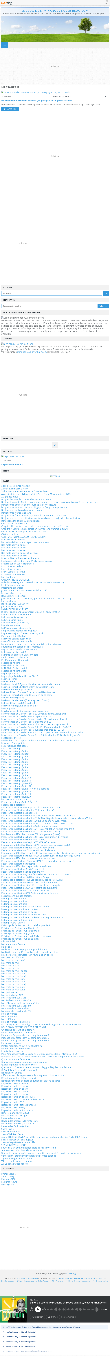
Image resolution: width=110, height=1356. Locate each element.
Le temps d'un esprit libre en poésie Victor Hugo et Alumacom (32, 917)
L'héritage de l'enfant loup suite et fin (20, 938)
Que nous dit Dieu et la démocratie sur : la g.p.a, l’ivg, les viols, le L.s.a (36, 1067)
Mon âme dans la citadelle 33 (16, 1011)
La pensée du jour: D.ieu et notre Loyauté (22, 633)
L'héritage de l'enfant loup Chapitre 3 (19, 928)
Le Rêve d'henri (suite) (12, 697)
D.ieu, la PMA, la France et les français (20, 558)
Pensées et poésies (11, 1043)
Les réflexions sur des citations (16, 895)
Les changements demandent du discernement (25, 711)
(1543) (7, 1176)
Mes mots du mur (10, 962)
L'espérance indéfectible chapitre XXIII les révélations (27, 847)
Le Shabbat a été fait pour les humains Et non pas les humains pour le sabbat (40, 740)
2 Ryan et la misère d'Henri (14, 488)
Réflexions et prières (11, 1072)
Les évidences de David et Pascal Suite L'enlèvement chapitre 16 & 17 (36, 727)
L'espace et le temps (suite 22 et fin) (19, 802)
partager (54, 1317)
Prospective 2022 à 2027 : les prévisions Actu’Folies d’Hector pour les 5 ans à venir (42, 1056)
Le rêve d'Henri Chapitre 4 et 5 (16, 689)
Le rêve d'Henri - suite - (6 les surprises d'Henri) (25, 700)
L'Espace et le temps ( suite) (15, 753)
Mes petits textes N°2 (12, 995)
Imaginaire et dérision (12, 587)
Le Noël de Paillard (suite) (14, 670)
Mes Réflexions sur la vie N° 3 (16, 1000)
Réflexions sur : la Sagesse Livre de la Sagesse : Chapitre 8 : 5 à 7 (33, 1075)
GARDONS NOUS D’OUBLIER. (15, 579)
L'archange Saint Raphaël (14, 636)
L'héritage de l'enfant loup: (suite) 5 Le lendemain (26, 936)
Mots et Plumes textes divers (15, 1021)
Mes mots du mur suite (13, 986)
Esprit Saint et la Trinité (13, 571)
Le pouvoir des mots (12, 464)
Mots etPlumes (8, 1019)
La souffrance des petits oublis (16, 641)
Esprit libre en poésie (12, 566)
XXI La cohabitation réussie (14, 1163)
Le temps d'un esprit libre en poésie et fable (23, 914)
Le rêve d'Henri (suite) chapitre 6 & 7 (19, 705)
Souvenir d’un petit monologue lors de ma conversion (28, 1147)
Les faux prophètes (11, 737)
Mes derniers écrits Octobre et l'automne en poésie (27, 954)
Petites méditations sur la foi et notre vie (21, 1045)
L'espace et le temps (11, 748)
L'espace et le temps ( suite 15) (16, 783)
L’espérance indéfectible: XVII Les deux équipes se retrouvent (32, 879)
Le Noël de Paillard (10, 662)
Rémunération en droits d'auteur (36, 1281)
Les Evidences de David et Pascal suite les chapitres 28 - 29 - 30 (32, 729)
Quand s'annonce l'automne (15, 1059)
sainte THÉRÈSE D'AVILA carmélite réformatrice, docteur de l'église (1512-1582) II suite (44, 1137)
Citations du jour (9, 534)
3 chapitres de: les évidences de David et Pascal (25, 491)
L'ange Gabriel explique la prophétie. (19, 630)
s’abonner (39, 1317)
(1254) (9, 1181)
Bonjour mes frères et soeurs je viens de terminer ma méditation (34, 515)
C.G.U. (19, 1281)
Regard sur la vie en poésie (14, 1086)
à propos (70, 1317)
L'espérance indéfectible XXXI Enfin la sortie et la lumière (29, 893)
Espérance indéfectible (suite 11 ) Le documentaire (26, 561)
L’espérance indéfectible (13, 804)
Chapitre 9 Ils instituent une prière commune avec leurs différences (35, 526)
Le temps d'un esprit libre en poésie (19, 909)
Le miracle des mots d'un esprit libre (19, 654)
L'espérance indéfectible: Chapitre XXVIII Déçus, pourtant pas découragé (37, 861)
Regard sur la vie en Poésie (14, 1083)
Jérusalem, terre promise (14, 595)
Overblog (71, 1273)
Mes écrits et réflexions (13, 957)
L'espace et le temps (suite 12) (16, 778)
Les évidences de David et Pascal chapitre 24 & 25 (26, 721)
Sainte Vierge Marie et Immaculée (18, 1142)
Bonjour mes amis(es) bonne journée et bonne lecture (28, 504)
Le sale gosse (8, 708)
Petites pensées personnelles (16, 1048)
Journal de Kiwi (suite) (12, 606)
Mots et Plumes (9, 1013)
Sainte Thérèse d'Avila (12, 1134)
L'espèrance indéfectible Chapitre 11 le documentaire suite (31, 807)
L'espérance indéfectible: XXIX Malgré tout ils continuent (29, 882)
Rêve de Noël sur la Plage (14, 1115)
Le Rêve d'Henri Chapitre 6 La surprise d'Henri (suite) (28, 692)
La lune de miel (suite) (12, 619)
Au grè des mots (9, 496)
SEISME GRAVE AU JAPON (13, 1145)
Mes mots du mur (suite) (13, 973)
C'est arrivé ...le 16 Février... (15, 523)
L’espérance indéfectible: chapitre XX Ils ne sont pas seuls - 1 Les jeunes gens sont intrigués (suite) (50, 853)
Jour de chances (9, 601)
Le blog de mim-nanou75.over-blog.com (55, 10)
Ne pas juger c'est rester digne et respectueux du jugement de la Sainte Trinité (41, 1024)
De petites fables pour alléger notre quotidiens (25, 542)
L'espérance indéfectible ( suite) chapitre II (22, 869)
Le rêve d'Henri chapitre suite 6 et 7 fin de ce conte (26, 694)
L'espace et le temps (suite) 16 (16, 786)
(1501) (9, 1179)
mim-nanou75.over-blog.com (32, 351)
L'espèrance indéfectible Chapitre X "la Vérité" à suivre (28, 842)
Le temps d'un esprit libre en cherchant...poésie (25, 906)
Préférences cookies (100, 1281)
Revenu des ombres (11, 1118)
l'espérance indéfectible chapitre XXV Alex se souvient (28, 858)
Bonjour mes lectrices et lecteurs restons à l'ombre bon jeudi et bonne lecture (40, 518)
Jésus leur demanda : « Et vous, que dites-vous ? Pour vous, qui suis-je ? (37, 598)
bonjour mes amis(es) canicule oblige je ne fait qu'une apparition (34, 507)
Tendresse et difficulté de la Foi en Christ (21, 1150)
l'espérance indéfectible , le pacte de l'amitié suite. (26, 866)
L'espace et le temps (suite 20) (16, 796)
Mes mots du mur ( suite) (14, 970)
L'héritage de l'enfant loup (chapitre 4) (20, 930)
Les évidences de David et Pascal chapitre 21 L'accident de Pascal (34, 719)
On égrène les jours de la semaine (18, 1029)
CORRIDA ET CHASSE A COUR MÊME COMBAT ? (24, 536)
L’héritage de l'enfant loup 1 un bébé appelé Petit (26, 925)
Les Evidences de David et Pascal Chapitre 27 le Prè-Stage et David (34, 724)
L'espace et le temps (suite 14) (16, 780)
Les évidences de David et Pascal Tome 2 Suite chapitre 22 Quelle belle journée (40, 735)
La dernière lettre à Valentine (16, 614)
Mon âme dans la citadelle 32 (16, 1008)
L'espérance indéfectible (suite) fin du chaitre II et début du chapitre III (36, 874)
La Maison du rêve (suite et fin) (16, 627)
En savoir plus (10, 109)
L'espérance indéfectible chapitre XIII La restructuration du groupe (34, 836)
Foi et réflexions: (9, 577)
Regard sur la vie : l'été (12, 1102)
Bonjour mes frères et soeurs (16, 512)
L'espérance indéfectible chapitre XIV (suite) (23, 839)
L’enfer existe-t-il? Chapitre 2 (15, 657)
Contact (100, 1278)
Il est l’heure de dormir (12, 585)
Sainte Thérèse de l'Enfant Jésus (17, 1139)
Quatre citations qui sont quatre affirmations (24, 1062)
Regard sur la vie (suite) (13, 1107)
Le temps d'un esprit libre (14, 898)
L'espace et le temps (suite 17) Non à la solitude (25, 788)
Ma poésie (6, 946)
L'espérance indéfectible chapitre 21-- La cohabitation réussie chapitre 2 (37, 828)
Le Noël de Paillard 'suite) (14, 668)
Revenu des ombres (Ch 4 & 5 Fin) (18, 1123)
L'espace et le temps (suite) (14, 751)
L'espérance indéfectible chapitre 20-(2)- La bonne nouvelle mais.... (34, 820)
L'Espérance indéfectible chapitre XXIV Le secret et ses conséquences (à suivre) (40, 855)
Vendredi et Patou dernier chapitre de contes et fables (28, 1155)
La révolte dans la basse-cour (16, 638)
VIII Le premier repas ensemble (17, 1161)
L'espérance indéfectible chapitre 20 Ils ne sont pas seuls (29, 826)
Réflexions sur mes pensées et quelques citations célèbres (30, 1080)
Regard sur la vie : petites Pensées (18, 1104)
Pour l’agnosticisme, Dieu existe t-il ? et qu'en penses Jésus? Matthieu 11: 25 (39, 1053)
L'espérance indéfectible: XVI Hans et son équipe (25, 877)
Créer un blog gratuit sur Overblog (70, 1278)
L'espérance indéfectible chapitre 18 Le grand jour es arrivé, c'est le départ (38, 815)
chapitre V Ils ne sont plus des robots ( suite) (23, 531)
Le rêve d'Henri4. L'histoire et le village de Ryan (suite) (28, 686)
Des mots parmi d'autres (14, 544)
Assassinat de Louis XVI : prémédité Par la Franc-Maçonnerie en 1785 (36, 494)
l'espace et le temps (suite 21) (16, 799)
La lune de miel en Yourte (14, 617)
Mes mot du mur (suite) (13, 960)
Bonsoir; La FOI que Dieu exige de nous (21, 520)
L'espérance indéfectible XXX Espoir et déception (25, 890)
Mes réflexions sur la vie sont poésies (20, 1003)
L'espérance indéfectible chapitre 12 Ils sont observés (28, 810)
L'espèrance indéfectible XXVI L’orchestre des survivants (29, 887)
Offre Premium (57, 1281)
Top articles (90, 1278)
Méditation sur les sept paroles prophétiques (24, 949)
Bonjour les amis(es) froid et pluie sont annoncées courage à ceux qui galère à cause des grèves (49, 502)
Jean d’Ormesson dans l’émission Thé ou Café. (24, 590)
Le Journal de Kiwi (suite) (13, 652)
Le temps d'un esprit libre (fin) (16, 920)
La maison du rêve (10, 625)
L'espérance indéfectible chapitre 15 (19, 812)
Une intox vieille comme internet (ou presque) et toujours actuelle (36, 100)
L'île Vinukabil (8, 941)
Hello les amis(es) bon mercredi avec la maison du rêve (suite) (32, 582)
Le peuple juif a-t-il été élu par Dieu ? (19, 676)
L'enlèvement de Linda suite (15, 660)
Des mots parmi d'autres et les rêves (19, 552)
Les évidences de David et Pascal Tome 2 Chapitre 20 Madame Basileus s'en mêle (42, 732)
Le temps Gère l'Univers (13, 922)
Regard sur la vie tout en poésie (17, 1110)
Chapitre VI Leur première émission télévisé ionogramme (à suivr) (34, 528)
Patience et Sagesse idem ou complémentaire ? (25, 1035)
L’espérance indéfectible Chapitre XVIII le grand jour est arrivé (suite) (35, 844)
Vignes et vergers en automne (16, 1158)
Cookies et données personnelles (77, 1281)
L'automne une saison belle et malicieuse (22, 646)
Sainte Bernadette (10, 1131)
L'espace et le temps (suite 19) (16, 794)
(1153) (7, 1184)
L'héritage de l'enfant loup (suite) (17, 933)
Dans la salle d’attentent (13, 539)
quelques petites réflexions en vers (19, 1064)
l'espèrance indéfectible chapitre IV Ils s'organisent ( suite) (30, 834)
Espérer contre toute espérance (17, 563)
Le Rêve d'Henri (9, 681)
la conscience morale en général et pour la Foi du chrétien (30, 611)
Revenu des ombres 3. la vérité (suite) (20, 1120)
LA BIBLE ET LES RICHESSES (14, 609)
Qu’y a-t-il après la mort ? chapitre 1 (19, 1070)
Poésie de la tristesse (12, 1051)
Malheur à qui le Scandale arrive (17, 944)
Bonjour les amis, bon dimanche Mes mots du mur (26, 499)
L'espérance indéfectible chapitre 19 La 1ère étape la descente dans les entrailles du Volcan (47, 818)
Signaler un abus (7, 1281)
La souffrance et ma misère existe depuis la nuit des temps (31, 644)
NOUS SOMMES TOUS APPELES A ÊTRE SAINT (23, 1027)
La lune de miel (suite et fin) (15, 622)
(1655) (8, 1173)
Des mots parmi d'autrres (14, 555)
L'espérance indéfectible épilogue (18, 863)
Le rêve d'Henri (9, 678)
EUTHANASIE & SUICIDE (13, 574)
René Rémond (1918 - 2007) (15, 1112)
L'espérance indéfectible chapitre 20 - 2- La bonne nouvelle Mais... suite (37, 823)
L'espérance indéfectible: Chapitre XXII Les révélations (28, 850)
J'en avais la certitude (12, 593)
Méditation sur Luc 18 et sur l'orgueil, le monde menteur (29, 952)
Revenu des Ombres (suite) (15, 1126)
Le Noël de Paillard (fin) (13, 665)
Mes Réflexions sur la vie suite (16, 1005)
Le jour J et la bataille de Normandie (19, 649)
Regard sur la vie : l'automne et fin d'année (22, 1099)
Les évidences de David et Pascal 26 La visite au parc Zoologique (33, 713)
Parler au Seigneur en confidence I (18, 1032)
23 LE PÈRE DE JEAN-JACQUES (15, 486)
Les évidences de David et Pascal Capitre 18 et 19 (26, 716)
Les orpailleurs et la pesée (14, 745)
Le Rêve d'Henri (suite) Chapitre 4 (18, 703)
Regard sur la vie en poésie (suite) (18, 1096)
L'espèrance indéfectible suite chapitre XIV (22, 871)
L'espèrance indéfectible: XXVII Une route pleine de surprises (31, 885)
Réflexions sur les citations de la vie (19, 1078)
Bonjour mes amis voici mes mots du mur (22, 510)
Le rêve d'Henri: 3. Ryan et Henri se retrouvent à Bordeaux (30, 684)
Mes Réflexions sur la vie (13, 997)
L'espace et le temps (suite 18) (16, 791)
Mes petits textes (10, 992)
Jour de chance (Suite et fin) (15, 603)
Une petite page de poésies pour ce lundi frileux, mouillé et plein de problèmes (41, 1153)
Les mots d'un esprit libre (14, 743)
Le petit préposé (9, 673)
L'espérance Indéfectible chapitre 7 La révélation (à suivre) (30, 831)
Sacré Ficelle (7, 1128)
